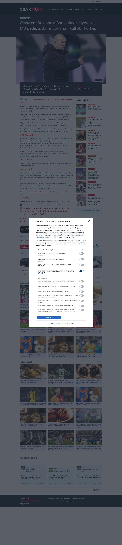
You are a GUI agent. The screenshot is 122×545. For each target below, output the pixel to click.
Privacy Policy (70, 323)
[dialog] (61, 272)
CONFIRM (49, 318)
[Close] (89, 221)
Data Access (61, 323)
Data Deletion (51, 323)
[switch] (81, 253)
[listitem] (61, 250)
